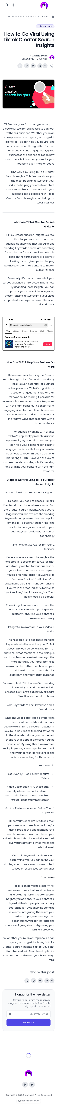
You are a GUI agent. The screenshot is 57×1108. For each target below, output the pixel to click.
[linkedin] (39, 65)
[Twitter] (32, 1085)
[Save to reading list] (19, 65)
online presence (45, 26)
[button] (6, 5)
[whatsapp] (26, 65)
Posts (45, 16)
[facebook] (45, 65)
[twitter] (33, 65)
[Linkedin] (25, 1085)
